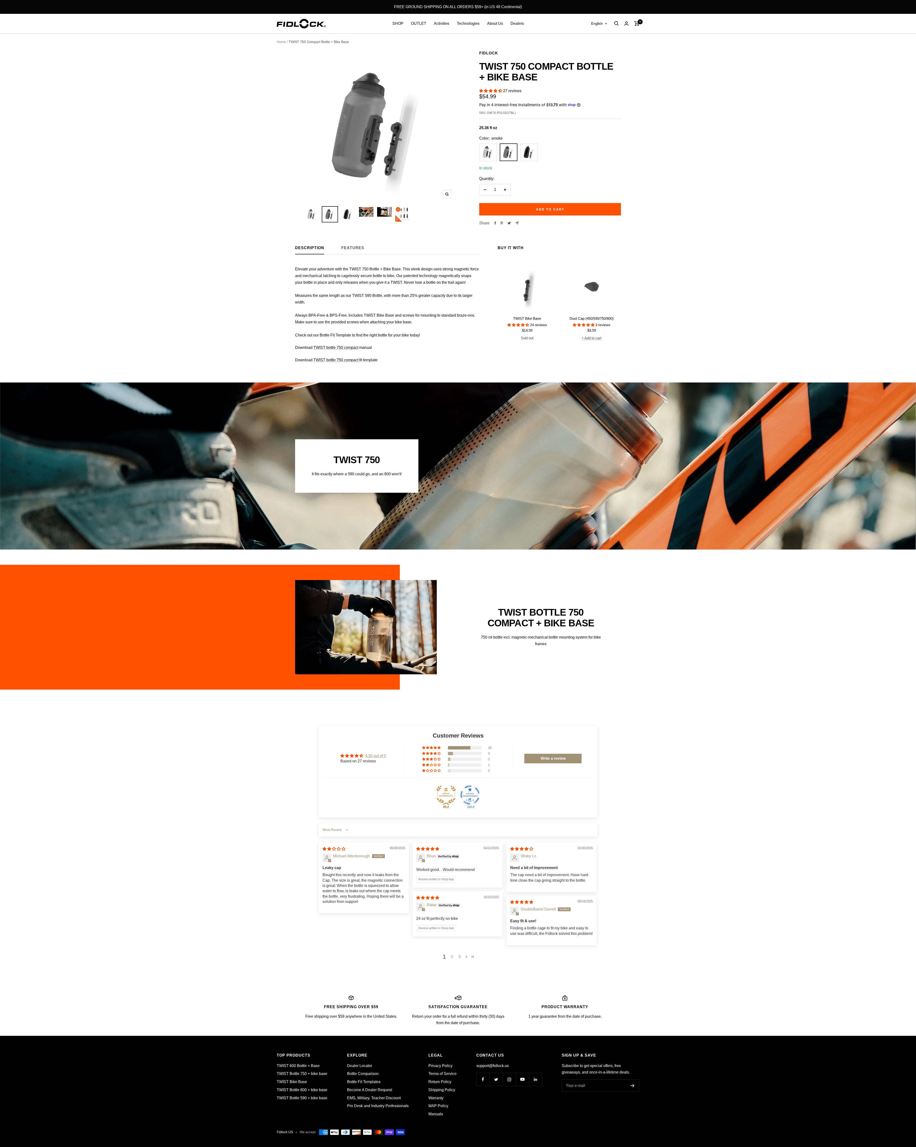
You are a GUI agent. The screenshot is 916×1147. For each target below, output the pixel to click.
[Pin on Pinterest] (501, 223)
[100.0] (469, 795)
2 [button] (452, 957)
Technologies (468, 23)
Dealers (517, 23)
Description (309, 248)
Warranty (435, 1098)
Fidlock (488, 53)
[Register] (632, 1085)
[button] (491, 91)
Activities (441, 23)
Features (352, 248)
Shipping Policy (441, 1090)
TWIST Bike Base (527, 318)
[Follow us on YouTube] (522, 1079)
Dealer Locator (359, 1066)
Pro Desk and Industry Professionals (378, 1106)
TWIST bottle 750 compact (335, 348)
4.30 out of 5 (375, 756)
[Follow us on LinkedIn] (535, 1079)
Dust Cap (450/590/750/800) (592, 318)
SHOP (397, 23)
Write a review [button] (553, 758)
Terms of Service (442, 1074)
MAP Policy (438, 1106)
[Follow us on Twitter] (496, 1079)
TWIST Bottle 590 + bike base (302, 1098)
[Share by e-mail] (517, 223)
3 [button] (459, 957)
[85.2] (446, 795)
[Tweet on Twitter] (509, 223)
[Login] (626, 23)
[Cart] (636, 23)
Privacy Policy (440, 1066)
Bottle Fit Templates (363, 1082)
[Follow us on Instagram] (509, 1079)
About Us (495, 23)
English (597, 23)
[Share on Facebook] (495, 223)
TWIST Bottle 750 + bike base (302, 1074)
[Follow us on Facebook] (482, 1079)
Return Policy (439, 1082)
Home (281, 42)
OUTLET (418, 23)
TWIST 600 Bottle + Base (298, 1066)
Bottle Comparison (363, 1074)
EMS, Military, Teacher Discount (374, 1098)
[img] (334, 849)
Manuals (435, 1114)
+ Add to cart (591, 338)
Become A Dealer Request (369, 1090)
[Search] (616, 23)
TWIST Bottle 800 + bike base (302, 1090)
